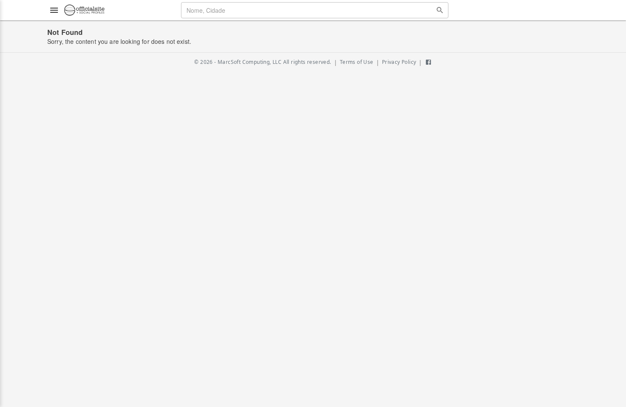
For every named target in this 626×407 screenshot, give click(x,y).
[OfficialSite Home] (84, 10)
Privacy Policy (399, 62)
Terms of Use (356, 62)
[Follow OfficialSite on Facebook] (428, 62)
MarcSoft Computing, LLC (249, 62)
